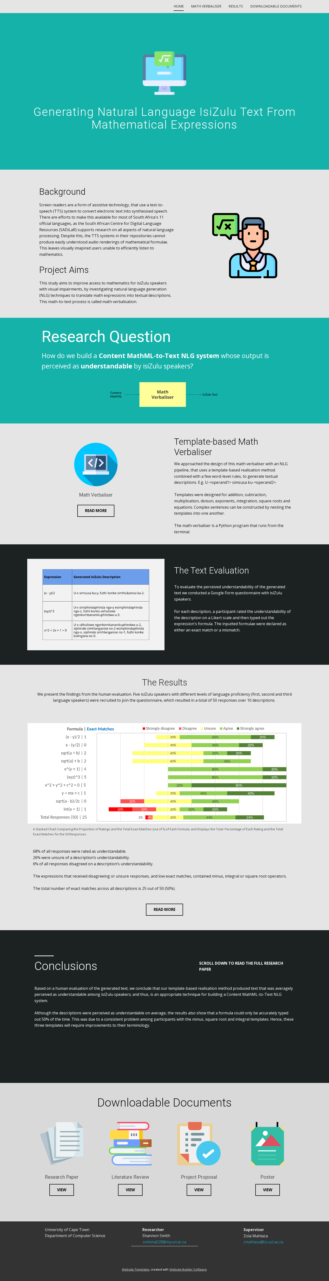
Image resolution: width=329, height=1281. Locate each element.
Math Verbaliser (206, 6)
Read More (96, 510)
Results (236, 6)
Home (179, 6)
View (61, 1189)
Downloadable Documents (276, 6)
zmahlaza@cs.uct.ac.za (263, 1242)
